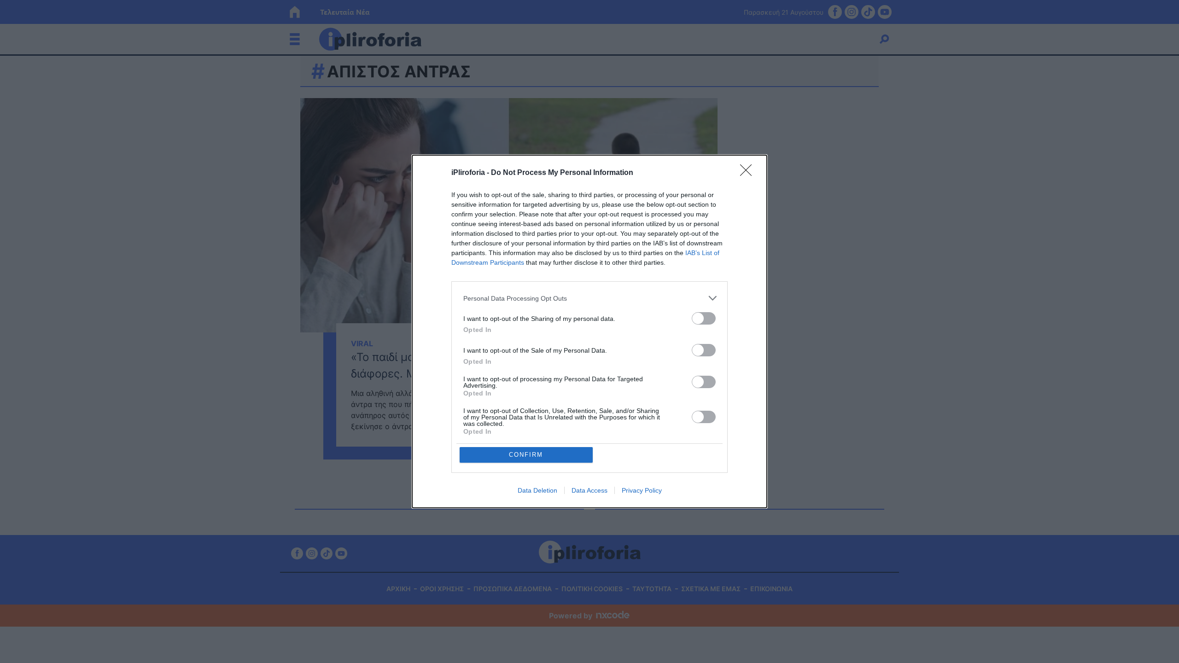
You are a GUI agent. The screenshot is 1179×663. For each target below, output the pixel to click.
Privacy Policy (642, 490)
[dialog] (589, 331)
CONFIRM (526, 454)
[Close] (749, 173)
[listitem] (589, 298)
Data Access (589, 490)
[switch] (704, 318)
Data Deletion (537, 490)
